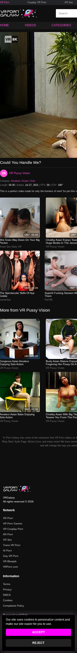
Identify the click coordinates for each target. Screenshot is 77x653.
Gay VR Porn (11, 555)
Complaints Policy (13, 605)
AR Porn (8, 534)
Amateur (15, 180)
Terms (6, 584)
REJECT (38, 642)
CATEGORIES (61, 25)
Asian (25, 180)
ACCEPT (38, 632)
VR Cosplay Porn (13, 528)
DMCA (7, 594)
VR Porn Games (12, 523)
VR (4, 173)
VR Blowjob (9, 561)
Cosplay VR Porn (36, 2)
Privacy (7, 589)
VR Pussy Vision (19, 173)
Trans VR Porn (11, 545)
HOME (4, 25)
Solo (32, 180)
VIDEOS (30, 25)
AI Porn (7, 550)
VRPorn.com (10, 566)
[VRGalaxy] (17, 489)
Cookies (8, 600)
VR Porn (4, 2)
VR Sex (68, 2)
